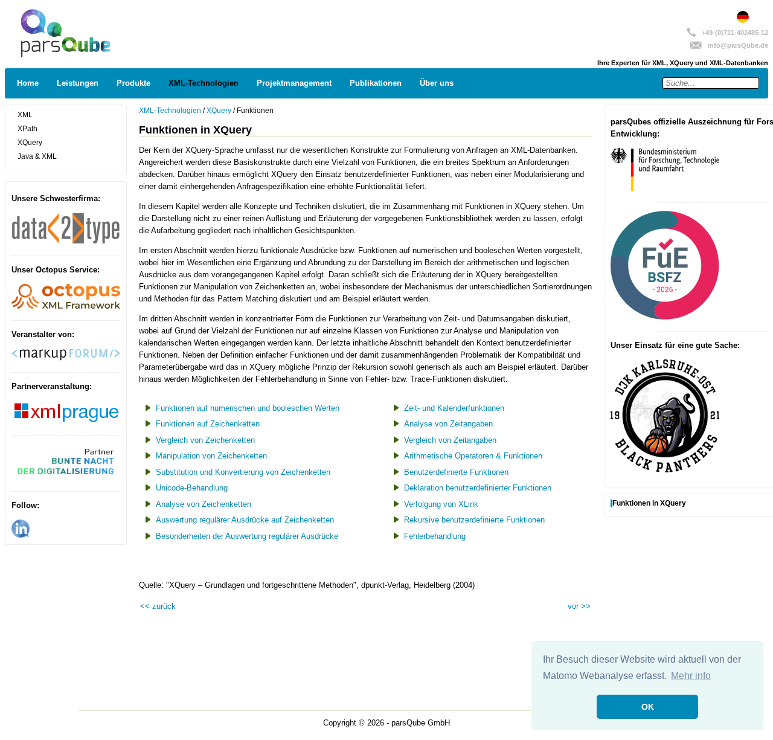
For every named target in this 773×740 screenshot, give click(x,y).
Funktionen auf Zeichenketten (208, 423)
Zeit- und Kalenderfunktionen (454, 408)
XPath (27, 128)
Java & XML (37, 156)
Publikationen (376, 83)
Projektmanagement (294, 83)
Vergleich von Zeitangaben (450, 440)
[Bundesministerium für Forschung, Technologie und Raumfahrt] (665, 188)
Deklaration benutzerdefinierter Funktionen (477, 487)
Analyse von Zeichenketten (203, 504)
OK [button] (647, 707)
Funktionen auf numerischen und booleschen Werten (247, 408)
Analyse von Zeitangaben (448, 423)
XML (25, 115)
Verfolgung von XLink (441, 504)
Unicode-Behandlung (192, 487)
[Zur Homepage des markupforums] (65, 358)
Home (28, 83)
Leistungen (77, 83)
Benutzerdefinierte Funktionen (456, 472)
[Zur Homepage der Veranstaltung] (65, 477)
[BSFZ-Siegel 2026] (665, 316)
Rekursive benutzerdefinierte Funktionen (474, 519)
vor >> (579, 606)
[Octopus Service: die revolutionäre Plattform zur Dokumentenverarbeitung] (65, 306)
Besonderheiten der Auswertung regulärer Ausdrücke (247, 536)
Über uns (437, 83)
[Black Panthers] (665, 469)
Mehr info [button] (691, 676)
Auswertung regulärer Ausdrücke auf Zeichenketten (245, 519)
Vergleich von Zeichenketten (205, 440)
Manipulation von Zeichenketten (211, 455)
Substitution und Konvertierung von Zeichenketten (243, 472)
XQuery (30, 142)
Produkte (133, 83)
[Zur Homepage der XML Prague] (65, 421)
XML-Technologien (203, 83)
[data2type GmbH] (65, 241)
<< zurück (158, 606)
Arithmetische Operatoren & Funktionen (473, 455)
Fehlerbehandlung (435, 536)
